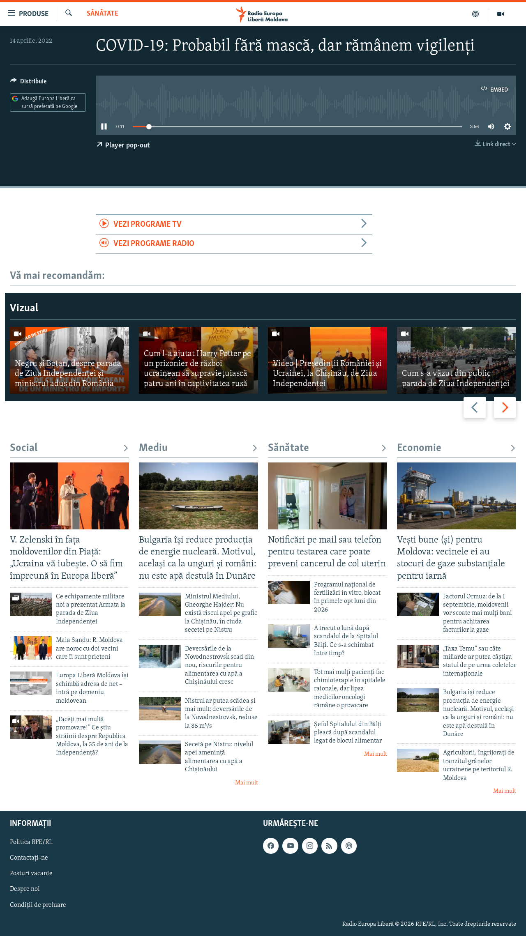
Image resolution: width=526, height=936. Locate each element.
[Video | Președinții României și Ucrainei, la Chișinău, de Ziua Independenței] (327, 360)
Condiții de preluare (38, 905)
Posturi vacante (31, 873)
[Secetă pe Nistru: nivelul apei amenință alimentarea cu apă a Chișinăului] (160, 752)
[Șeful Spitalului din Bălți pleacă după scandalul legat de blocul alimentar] (289, 732)
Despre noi (25, 889)
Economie (419, 448)
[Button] (28, 83)
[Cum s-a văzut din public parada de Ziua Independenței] (456, 360)
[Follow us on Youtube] (290, 845)
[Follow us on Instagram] (310, 845)
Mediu (153, 448)
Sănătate (102, 14)
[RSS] (329, 845)
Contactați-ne (29, 858)
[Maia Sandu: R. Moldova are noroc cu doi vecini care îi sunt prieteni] (31, 648)
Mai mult (246, 783)
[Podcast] (475, 14)
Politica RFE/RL (31, 842)
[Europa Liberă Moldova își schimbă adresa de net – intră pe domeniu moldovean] (31, 683)
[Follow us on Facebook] (271, 845)
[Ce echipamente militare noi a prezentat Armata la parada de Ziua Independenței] (31, 604)
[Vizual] (500, 14)
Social (23, 448)
